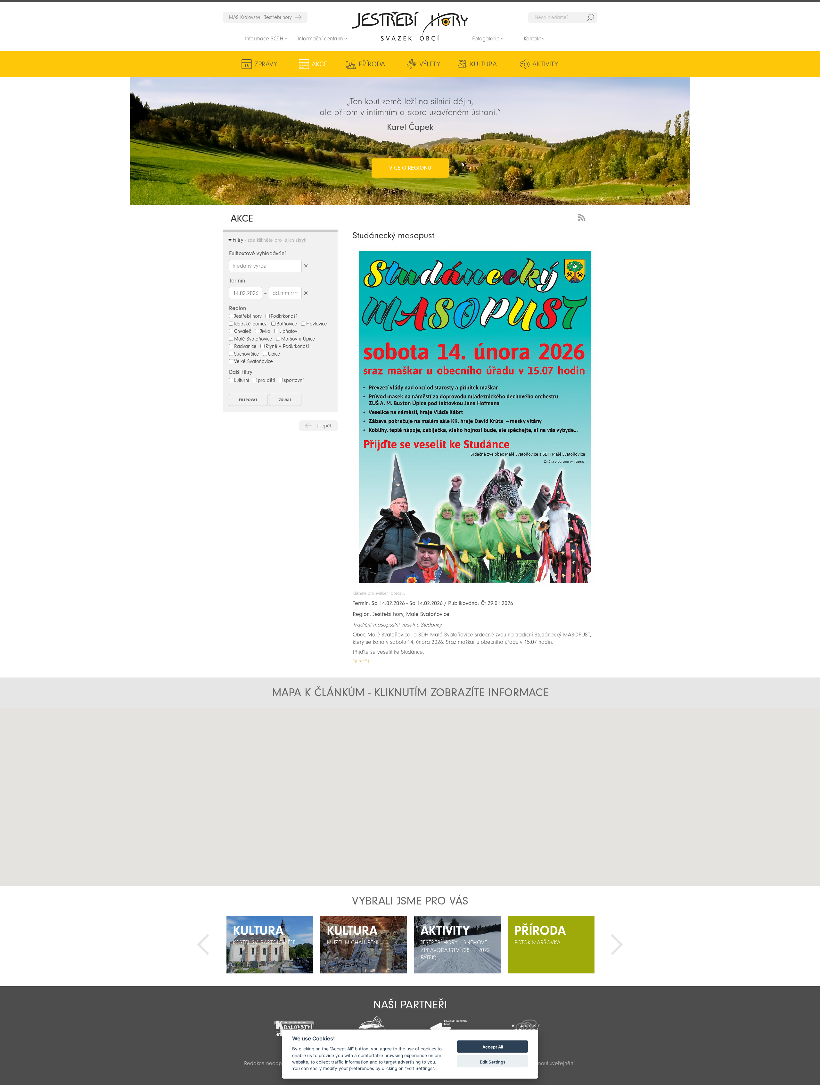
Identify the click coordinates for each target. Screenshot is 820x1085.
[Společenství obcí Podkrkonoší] (371, 1026)
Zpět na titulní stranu (410, 26)
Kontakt (532, 38)
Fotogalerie (486, 38)
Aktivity (545, 64)
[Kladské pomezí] (526, 1025)
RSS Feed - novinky (583, 217)
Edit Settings (492, 1061)
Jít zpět (323, 426)
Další (617, 944)
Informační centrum (320, 38)
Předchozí (203, 944)
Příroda (372, 64)
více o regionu (410, 167)
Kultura (483, 64)
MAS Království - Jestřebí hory (260, 17)
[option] (269, 944)
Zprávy (265, 64)
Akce (319, 64)
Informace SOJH (264, 38)
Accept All (492, 1047)
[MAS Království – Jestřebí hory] (293, 1025)
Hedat (590, 17)
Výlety (429, 64)
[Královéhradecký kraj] (449, 1025)
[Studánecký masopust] (475, 587)
